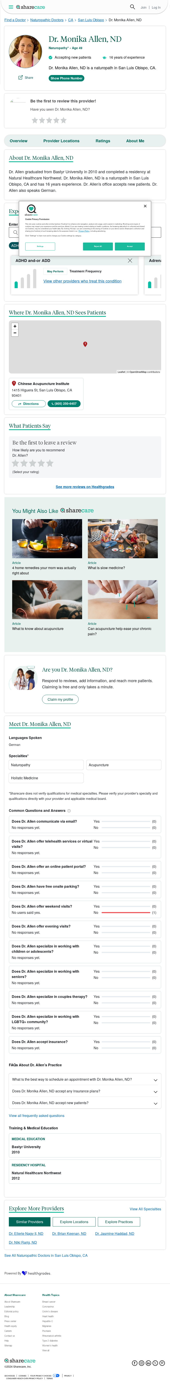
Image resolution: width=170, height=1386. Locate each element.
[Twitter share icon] (155, 1364)
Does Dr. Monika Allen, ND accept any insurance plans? (56, 1090)
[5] (64, 119)
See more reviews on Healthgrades (85, 486)
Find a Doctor (15, 19)
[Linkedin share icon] (148, 1364)
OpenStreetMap (138, 371)
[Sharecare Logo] (30, 7)
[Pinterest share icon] (162, 1364)
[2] (41, 119)
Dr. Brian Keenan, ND (69, 1233)
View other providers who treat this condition (82, 281)
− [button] (15, 333)
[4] (56, 119)
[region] (85, 228)
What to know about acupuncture (38, 628)
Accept (130, 246)
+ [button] (15, 326)
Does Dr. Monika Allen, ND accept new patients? (50, 1102)
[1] (34, 119)
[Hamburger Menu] (12, 7)
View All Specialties (145, 1208)
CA (70, 19)
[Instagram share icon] (141, 1364)
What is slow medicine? (106, 567)
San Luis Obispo (91, 19)
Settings (40, 246)
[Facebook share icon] (134, 1364)
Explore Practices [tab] (119, 1221)
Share (29, 77)
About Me (135, 141)
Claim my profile (60, 699)
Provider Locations (61, 141)
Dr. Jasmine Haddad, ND (114, 1233)
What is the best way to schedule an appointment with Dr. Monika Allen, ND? (72, 1079)
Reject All (98, 246)
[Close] (145, 206)
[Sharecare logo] (53, 1360)
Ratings (103, 141)
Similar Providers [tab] (29, 1221)
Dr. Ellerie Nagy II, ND (26, 1233)
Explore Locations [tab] (74, 1221)
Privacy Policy (84, 231)
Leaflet (121, 371)
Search (133, 7)
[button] (68, 810)
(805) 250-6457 (66, 403)
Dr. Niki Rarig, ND (23, 1242)
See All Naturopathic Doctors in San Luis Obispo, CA (46, 1255)
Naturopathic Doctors (47, 19)
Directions (30, 403)
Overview (18, 141)
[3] (49, 119)
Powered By (12, 1273)
